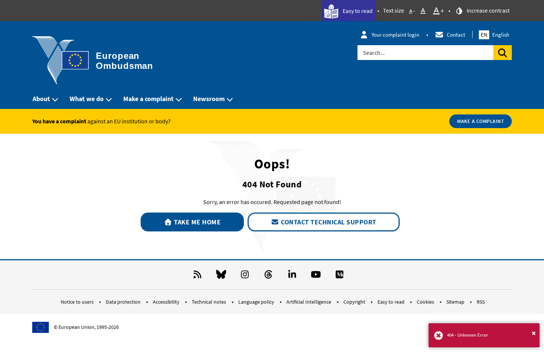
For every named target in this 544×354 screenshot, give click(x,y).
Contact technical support (327, 222)
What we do (87, 98)
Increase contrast (488, 10)
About (41, 98)
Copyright (354, 301)
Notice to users (78, 301)
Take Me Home (196, 222)
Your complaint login (395, 34)
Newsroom (209, 98)
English (495, 34)
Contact (456, 34)
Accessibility (167, 301)
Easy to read (357, 10)
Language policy (256, 301)
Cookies (426, 301)
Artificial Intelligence (309, 301)
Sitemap (456, 301)
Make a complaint (148, 98)
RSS (481, 301)
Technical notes (209, 301)
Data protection (124, 301)
